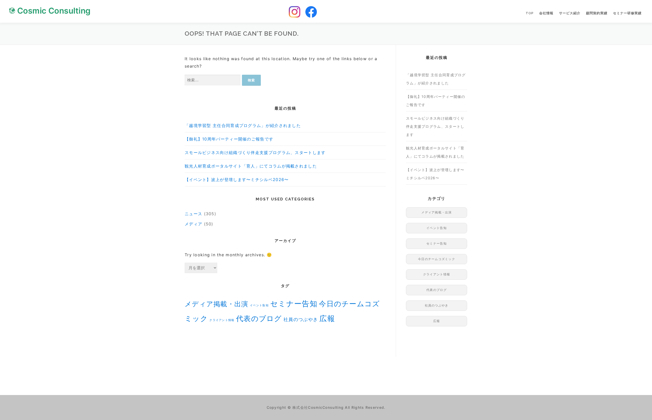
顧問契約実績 (596, 13)
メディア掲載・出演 (216, 304)
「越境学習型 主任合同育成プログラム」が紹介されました (243, 125)
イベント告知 (259, 305)
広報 (327, 318)
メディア (193, 223)
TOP (530, 13)
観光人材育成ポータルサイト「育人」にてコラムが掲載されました (251, 166)
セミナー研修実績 (627, 13)
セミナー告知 (293, 303)
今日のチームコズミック (436, 259)
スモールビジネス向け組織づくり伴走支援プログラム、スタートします (255, 152)
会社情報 (546, 13)
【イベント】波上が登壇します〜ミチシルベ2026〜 (237, 179)
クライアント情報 (221, 320)
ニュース (193, 213)
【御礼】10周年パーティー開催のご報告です (229, 139)
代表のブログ (259, 318)
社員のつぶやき (300, 319)
